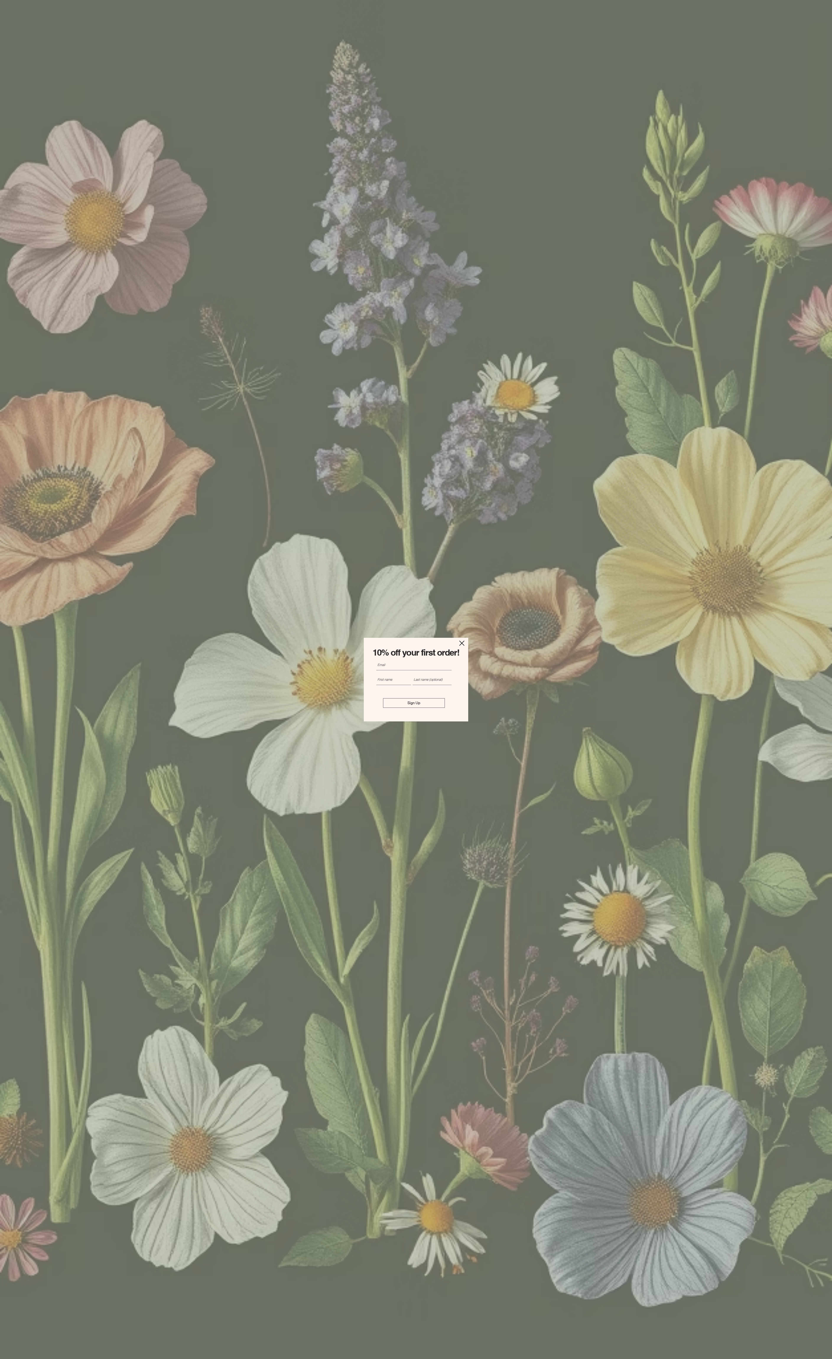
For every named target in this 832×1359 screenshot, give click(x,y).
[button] (462, 643)
